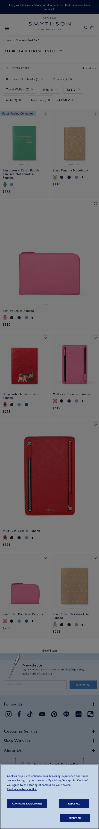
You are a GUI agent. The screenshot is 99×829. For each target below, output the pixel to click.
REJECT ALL (74, 803)
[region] (49, 797)
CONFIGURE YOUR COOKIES (27, 803)
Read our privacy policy (22, 789)
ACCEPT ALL (75, 818)
